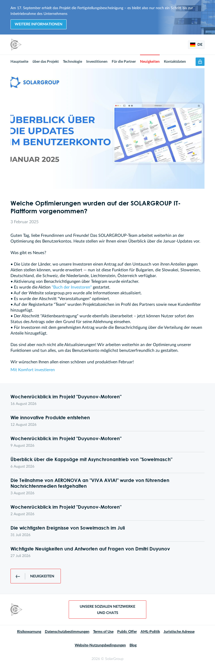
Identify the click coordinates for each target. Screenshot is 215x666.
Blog (133, 645)
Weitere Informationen (38, 24)
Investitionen (97, 62)
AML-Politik (150, 632)
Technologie (72, 62)
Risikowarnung (29, 632)
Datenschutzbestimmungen (67, 632)
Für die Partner (124, 62)
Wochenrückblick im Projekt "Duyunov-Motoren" (65, 396)
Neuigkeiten (150, 62)
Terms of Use (103, 632)
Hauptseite (19, 62)
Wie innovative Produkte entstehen (50, 417)
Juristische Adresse (179, 632)
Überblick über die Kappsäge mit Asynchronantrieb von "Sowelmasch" (91, 459)
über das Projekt (46, 62)
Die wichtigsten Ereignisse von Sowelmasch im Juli (67, 528)
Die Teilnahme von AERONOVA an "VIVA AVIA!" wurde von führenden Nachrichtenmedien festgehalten (89, 483)
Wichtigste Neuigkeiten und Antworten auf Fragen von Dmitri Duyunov (90, 549)
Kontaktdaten (175, 62)
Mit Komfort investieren (32, 370)
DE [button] (199, 45)
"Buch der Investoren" (72, 287)
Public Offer (127, 632)
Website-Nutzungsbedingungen (100, 645)
